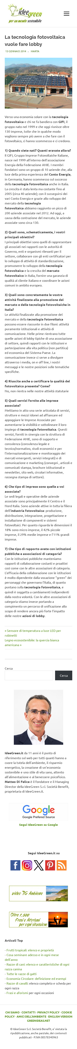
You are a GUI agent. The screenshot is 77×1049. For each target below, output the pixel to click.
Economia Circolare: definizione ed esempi (36, 978)
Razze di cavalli (17, 983)
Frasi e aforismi (17, 993)
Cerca (9, 668)
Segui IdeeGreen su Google (38, 825)
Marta (35, 51)
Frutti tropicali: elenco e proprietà (30, 950)
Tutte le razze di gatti (22, 974)
